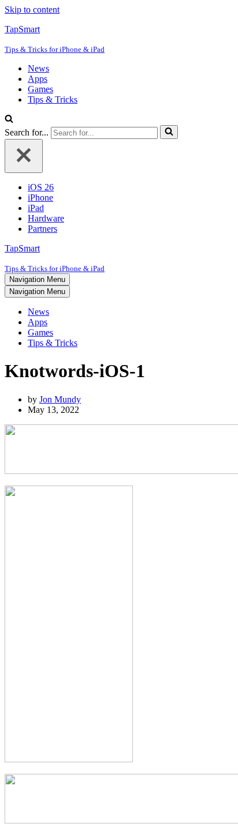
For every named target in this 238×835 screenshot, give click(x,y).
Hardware (46, 218)
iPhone (40, 197)
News (38, 68)
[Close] (24, 156)
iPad (36, 208)
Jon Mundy (60, 399)
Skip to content (32, 9)
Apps (37, 79)
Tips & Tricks (52, 99)
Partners (42, 229)
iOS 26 (41, 187)
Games (40, 89)
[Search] (9, 120)
